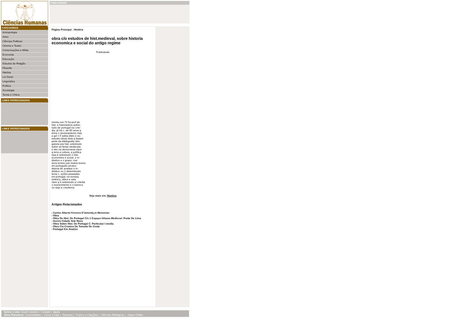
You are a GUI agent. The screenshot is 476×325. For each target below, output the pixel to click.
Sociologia (8, 90)
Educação (8, 59)
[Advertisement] (17, 114)
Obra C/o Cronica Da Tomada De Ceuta (76, 226)
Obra (56, 215)
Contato (45, 311)
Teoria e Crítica (11, 94)
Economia (8, 54)
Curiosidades (33, 314)
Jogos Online (135, 314)
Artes (5, 36)
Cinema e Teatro (11, 45)
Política (6, 85)
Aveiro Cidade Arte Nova (68, 221)
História (6, 72)
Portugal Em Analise (65, 229)
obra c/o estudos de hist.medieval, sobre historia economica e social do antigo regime (97, 40)
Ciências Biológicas (112, 314)
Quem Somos (29, 311)
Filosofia (7, 68)
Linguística (8, 81)
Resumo (67, 314)
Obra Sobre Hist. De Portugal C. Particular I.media (83, 223)
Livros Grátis (52, 314)
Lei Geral (7, 76)
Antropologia (9, 32)
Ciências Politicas (12, 41)
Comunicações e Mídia (15, 50)
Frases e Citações (87, 314)
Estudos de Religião (14, 63)
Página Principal (62, 29)
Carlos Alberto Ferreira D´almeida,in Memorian (81, 212)
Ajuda (56, 311)
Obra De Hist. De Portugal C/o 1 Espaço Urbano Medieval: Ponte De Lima (97, 218)
